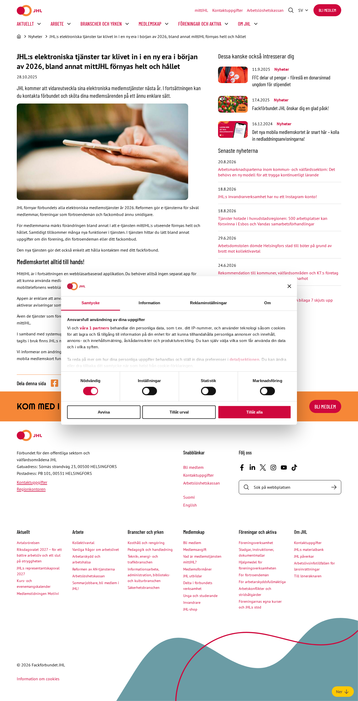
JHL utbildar (192, 576)
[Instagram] (273, 467)
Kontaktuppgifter (227, 10)
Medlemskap (150, 24)
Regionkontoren (31, 489)
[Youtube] (284, 467)
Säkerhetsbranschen (144, 587)
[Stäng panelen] (289, 286)
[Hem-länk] (29, 10)
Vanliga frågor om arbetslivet (95, 549)
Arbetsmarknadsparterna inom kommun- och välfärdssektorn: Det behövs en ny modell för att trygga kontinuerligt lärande (276, 172)
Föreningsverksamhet (256, 542)
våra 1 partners (94, 328)
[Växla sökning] (291, 10)
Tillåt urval (179, 412)
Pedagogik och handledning (150, 549)
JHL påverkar (304, 556)
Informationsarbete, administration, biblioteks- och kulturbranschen (149, 575)
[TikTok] (294, 467)
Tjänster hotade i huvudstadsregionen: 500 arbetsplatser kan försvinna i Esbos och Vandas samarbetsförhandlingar (272, 221)
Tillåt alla (254, 412)
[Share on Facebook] (54, 383)
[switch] (149, 391)
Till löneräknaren (308, 576)
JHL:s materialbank (309, 549)
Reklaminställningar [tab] (208, 303)
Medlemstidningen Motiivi (38, 593)
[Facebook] (242, 467)
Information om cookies (38, 678)
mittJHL (201, 10)
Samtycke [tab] (91, 303)
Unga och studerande (200, 595)
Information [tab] (149, 303)
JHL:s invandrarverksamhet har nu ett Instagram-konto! (267, 196)
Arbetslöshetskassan (265, 10)
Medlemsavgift (195, 549)
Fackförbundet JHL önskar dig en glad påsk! (290, 108)
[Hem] (19, 36)
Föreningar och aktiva (199, 24)
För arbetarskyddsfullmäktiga (262, 581)
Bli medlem (327, 10)
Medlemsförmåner (197, 569)
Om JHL (244, 24)
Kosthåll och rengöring (146, 542)
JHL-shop (190, 609)
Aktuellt (25, 24)
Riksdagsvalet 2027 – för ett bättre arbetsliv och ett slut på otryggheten (39, 555)
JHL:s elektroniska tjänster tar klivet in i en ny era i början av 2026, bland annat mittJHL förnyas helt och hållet (148, 36)
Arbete (57, 24)
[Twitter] (263, 467)
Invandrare (191, 602)
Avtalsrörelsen (28, 542)
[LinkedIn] (252, 467)
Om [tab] (267, 303)
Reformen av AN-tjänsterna (93, 569)
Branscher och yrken (101, 24)
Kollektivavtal (83, 542)
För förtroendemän (254, 575)
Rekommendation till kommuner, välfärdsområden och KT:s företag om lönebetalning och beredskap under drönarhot (278, 275)
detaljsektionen (244, 359)
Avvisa (104, 412)
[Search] (334, 487)
